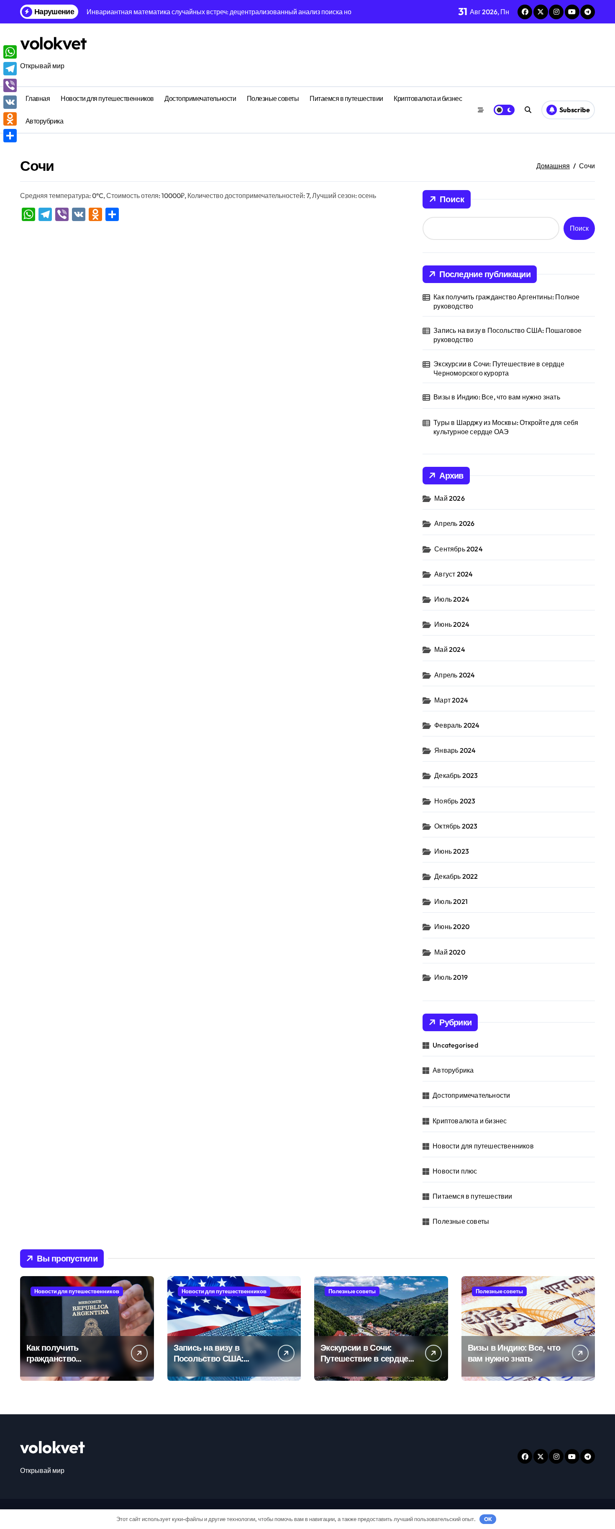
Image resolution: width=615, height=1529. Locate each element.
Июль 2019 (451, 977)
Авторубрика (45, 121)
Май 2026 (449, 498)
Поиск (452, 199)
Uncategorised (455, 1045)
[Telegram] (10, 68)
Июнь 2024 (451, 624)
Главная (38, 98)
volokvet (53, 43)
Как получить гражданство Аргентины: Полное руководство (506, 301)
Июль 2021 (451, 901)
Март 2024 (451, 700)
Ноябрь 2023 (454, 801)
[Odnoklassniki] (10, 119)
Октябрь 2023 (455, 826)
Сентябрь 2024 (458, 549)
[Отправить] (10, 135)
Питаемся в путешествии (346, 98)
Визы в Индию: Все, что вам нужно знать (496, 397)
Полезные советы (273, 98)
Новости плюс (455, 1171)
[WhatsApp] (10, 52)
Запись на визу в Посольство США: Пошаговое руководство (507, 335)
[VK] (10, 102)
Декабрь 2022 (456, 876)
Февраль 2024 (456, 725)
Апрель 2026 (454, 523)
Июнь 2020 (451, 926)
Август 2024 (453, 574)
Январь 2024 (455, 750)
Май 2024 (449, 649)
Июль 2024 (451, 599)
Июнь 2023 (451, 851)
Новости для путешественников (107, 98)
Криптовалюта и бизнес (428, 98)
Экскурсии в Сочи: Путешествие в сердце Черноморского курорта (498, 368)
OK (488, 1519)
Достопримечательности (200, 98)
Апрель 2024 (454, 675)
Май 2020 (449, 952)
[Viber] (10, 85)
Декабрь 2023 (456, 775)
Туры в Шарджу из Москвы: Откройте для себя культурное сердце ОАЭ (505, 427)
